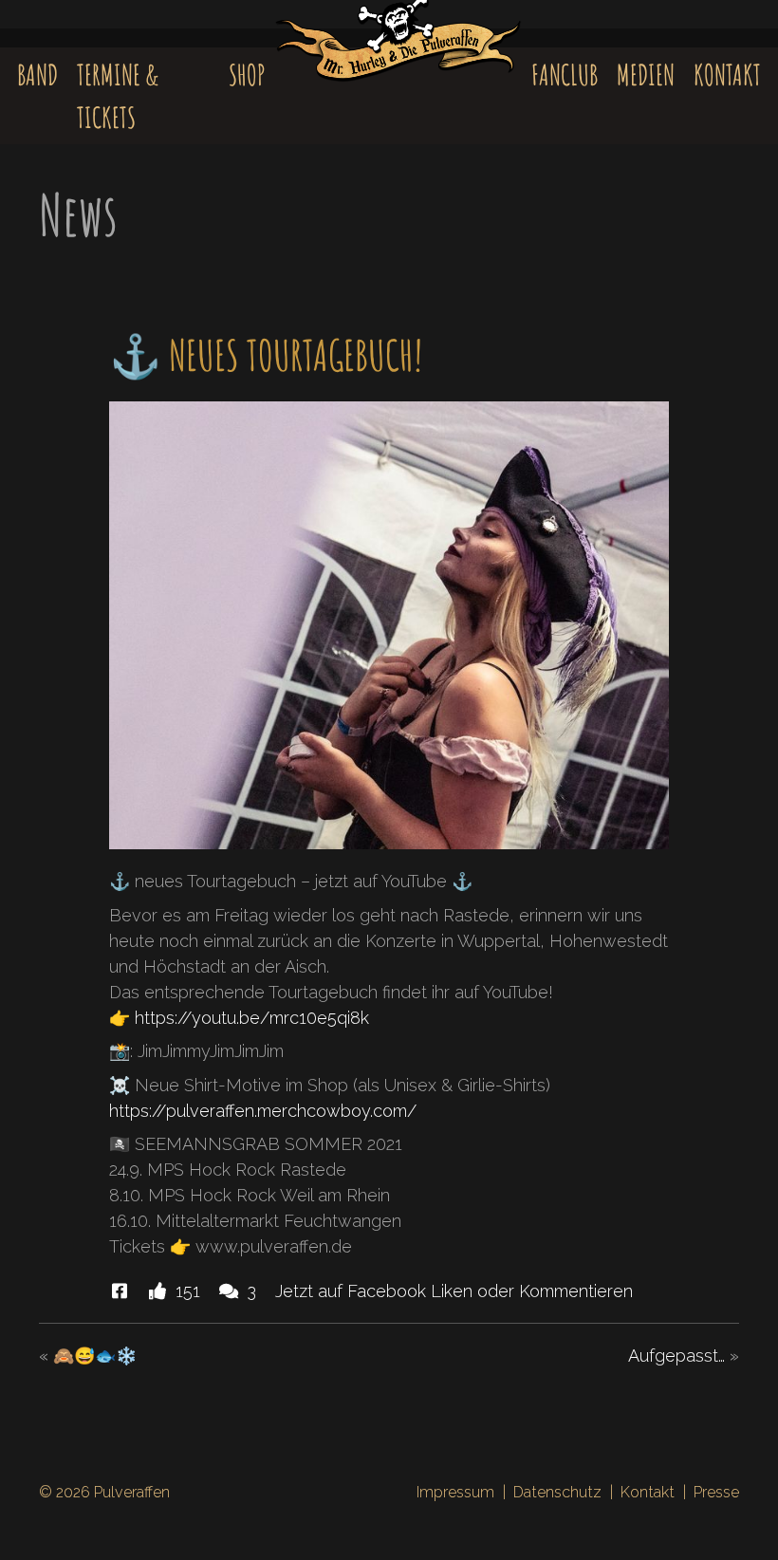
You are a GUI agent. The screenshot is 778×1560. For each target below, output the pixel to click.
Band (37, 74)
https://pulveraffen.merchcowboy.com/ (263, 1111)
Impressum (455, 1492)
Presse (716, 1492)
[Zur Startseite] (398, 53)
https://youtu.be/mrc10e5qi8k (252, 1018)
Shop (247, 74)
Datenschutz (557, 1492)
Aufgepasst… (676, 1355)
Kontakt (727, 74)
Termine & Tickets (117, 96)
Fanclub (564, 74)
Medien (646, 74)
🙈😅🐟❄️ (95, 1355)
